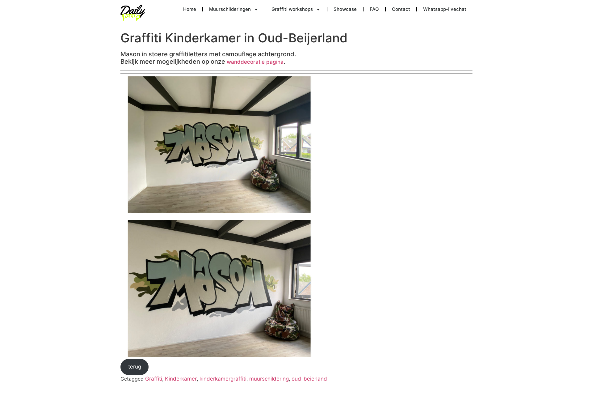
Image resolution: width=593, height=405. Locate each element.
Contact (401, 9)
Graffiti (153, 379)
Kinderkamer (181, 379)
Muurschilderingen (230, 9)
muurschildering (269, 379)
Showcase (345, 9)
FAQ (374, 9)
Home (189, 9)
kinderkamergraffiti (223, 379)
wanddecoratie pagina (255, 62)
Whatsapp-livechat (444, 9)
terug (134, 367)
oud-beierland (309, 379)
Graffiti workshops (292, 9)
